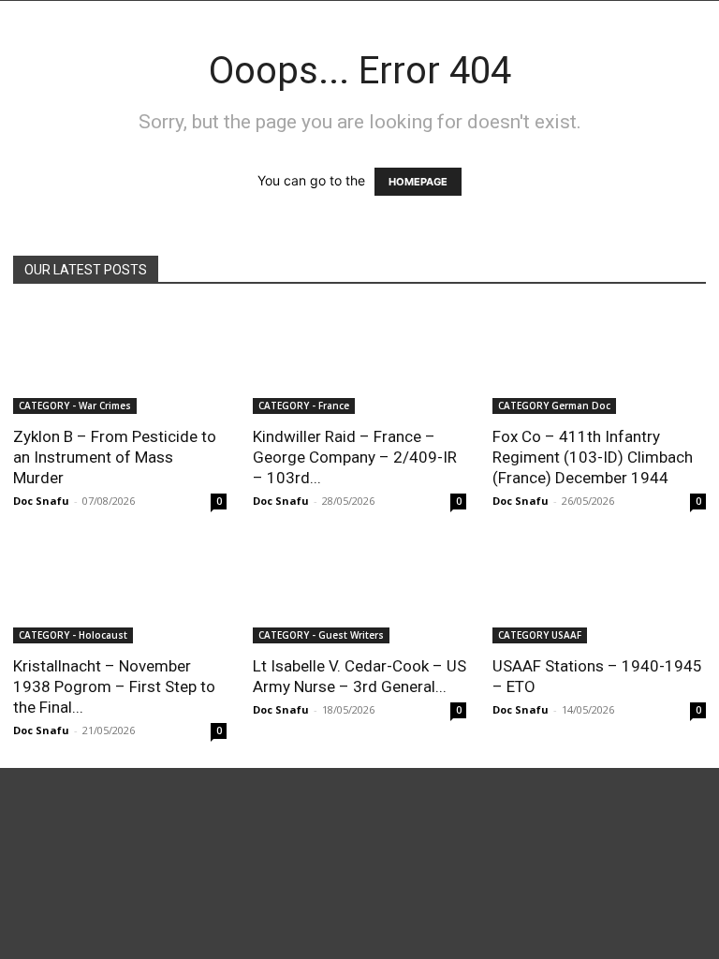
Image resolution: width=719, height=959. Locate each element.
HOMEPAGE (418, 181)
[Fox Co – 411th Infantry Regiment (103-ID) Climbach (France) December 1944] (599, 361)
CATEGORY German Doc (554, 405)
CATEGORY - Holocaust (73, 635)
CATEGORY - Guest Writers (321, 635)
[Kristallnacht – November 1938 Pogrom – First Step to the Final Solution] (120, 591)
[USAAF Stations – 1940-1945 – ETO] (599, 591)
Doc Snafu (41, 501)
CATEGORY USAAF (539, 635)
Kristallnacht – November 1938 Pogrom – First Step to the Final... (114, 686)
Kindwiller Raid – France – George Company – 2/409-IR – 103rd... (355, 457)
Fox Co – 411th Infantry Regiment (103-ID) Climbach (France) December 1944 (592, 457)
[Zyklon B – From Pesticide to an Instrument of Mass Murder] (120, 361)
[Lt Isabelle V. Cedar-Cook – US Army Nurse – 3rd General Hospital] (359, 591)
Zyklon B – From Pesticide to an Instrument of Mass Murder (114, 457)
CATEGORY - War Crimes (75, 405)
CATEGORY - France (303, 405)
